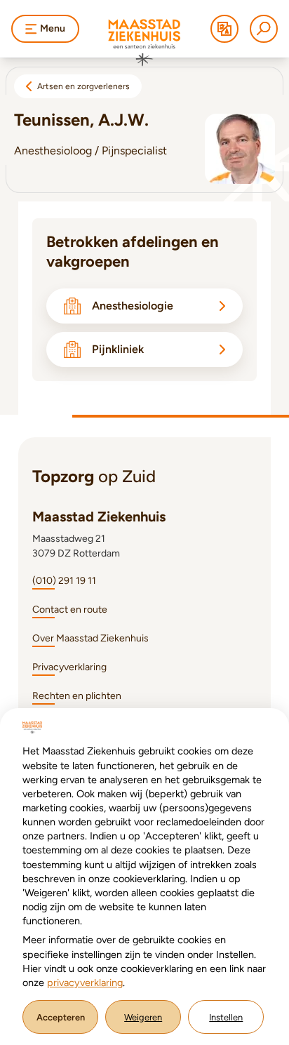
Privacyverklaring (69, 667)
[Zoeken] (264, 29)
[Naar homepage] (144, 43)
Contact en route (69, 609)
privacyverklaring (85, 982)
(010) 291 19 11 (64, 581)
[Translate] (224, 29)
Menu (52, 28)
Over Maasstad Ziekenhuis (90, 638)
